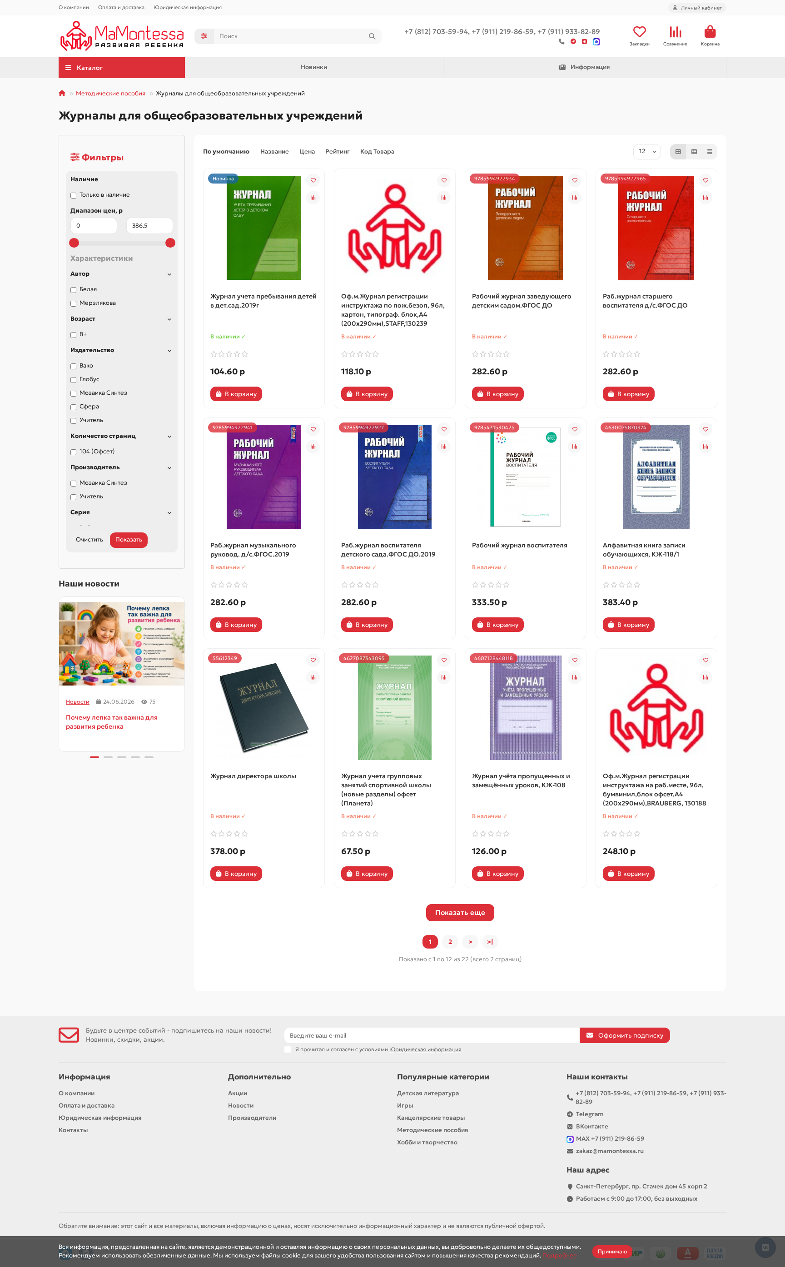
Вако (86, 365)
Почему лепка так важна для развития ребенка (112, 721)
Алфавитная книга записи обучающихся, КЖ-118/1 (644, 549)
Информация (590, 67)
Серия (80, 512)
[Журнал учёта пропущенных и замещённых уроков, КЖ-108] (525, 708)
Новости (77, 701)
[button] (59, 673)
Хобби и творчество (427, 1142)
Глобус (89, 379)
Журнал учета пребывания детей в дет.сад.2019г (263, 300)
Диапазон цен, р (96, 210)
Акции (237, 1093)
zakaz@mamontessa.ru (610, 1151)
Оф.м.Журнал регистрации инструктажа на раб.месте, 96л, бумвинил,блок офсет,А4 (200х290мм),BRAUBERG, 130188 (654, 789)
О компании (74, 7)
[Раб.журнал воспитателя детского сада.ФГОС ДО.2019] (394, 477)
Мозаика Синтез (103, 393)
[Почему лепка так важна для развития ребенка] (121, 644)
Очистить (89, 539)
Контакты (73, 1130)
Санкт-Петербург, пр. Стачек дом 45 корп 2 (641, 1186)
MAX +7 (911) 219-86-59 (610, 1139)
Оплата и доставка (121, 7)
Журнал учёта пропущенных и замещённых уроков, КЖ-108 (521, 780)
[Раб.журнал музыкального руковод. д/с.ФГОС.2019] (264, 477)
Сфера (89, 406)
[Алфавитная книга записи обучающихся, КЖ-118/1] (656, 477)
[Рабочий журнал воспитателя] (525, 477)
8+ (83, 334)
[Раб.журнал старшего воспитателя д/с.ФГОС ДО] (656, 228)
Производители (252, 1118)
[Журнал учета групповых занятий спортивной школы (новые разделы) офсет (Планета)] (394, 708)
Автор (79, 274)
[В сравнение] (313, 197)
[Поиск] (372, 36)
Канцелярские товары (431, 1118)
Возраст (82, 319)
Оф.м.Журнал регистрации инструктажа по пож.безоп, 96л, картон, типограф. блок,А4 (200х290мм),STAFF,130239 (393, 310)
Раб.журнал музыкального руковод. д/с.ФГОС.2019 (253, 549)
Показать (128, 539)
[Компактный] (709, 151)
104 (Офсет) (97, 451)
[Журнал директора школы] (264, 708)
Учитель (91, 420)
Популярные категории (443, 1077)
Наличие (84, 179)
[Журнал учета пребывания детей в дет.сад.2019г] (264, 228)
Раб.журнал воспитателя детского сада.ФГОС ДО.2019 (388, 549)
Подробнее (559, 1255)
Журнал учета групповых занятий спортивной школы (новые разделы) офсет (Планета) (386, 789)
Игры (405, 1105)
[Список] (694, 151)
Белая (88, 289)
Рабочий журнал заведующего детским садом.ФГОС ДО (521, 300)
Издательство (92, 350)
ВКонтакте (592, 1126)
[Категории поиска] (204, 36)
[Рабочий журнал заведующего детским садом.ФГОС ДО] (525, 228)
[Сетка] (678, 151)
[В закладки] (313, 180)
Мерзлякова (97, 303)
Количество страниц (103, 436)
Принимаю (612, 1251)
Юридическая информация (188, 7)
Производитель (95, 467)
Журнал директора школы (253, 776)
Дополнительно (259, 1077)
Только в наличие (104, 195)
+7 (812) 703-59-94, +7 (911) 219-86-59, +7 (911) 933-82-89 (651, 1097)
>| (490, 942)
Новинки (314, 67)
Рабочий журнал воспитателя (519, 545)
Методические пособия (110, 93)
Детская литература (428, 1093)
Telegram (590, 1114)
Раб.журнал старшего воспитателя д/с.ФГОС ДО (645, 300)
